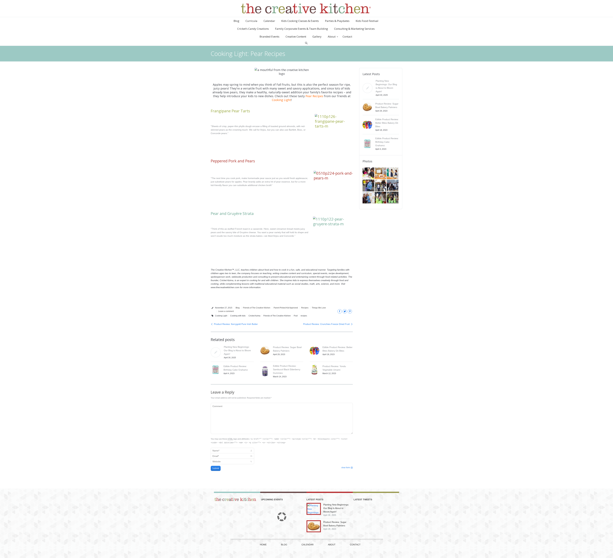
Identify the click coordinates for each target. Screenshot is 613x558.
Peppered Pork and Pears (233, 160)
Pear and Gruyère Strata (232, 213)
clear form (345, 467)
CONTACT (355, 544)
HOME (263, 544)
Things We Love (319, 308)
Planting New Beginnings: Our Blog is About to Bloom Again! (237, 350)
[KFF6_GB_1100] (381, 186)
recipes (304, 316)
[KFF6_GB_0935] (393, 198)
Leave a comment (226, 311)
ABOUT (332, 544)
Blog (238, 308)
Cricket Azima (254, 316)
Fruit (296, 316)
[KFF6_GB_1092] (393, 186)
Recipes (304, 308)
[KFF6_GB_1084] (369, 198)
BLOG (284, 544)
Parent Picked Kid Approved (286, 308)
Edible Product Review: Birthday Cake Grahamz (387, 142)
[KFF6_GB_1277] (381, 173)
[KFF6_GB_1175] (393, 173)
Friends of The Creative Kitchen (256, 308)
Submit (215, 468)
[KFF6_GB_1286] (369, 173)
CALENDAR (308, 544)
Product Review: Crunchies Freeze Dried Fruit (326, 324)
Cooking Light (281, 100)
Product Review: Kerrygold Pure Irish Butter (236, 324)
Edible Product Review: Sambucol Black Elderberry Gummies (286, 369)
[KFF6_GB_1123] (369, 186)
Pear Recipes (314, 96)
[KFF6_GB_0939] (381, 198)
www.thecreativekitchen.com (225, 287)
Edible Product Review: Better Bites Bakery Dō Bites (387, 123)
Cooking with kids (238, 316)
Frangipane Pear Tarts (230, 110)
